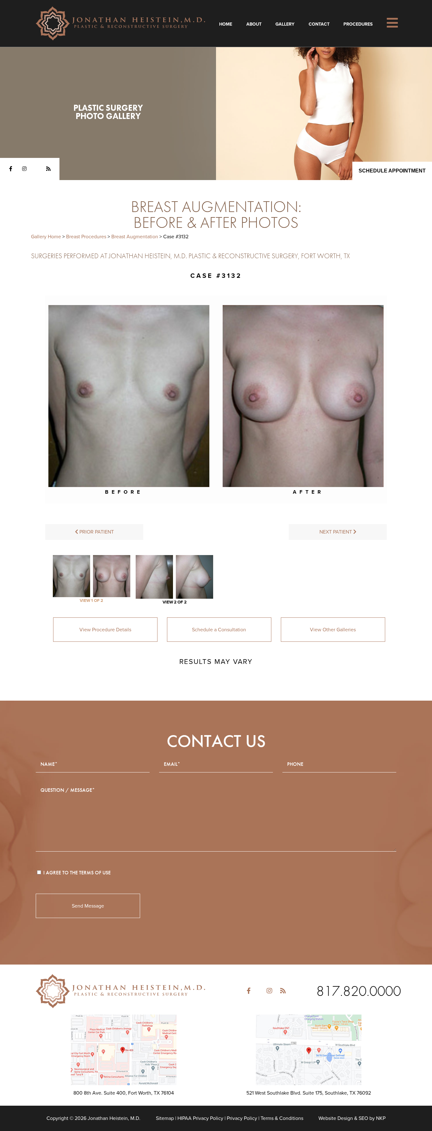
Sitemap (165, 1118)
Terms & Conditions (282, 1118)
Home (225, 24)
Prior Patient (96, 532)
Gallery (284, 24)
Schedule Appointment (392, 170)
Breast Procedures (86, 237)
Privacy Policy (242, 1118)
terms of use (95, 872)
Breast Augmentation (134, 237)
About (254, 24)
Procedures (358, 24)
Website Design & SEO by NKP (352, 1118)
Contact (319, 24)
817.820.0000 (358, 991)
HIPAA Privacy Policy (200, 1118)
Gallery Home (46, 237)
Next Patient (336, 532)
